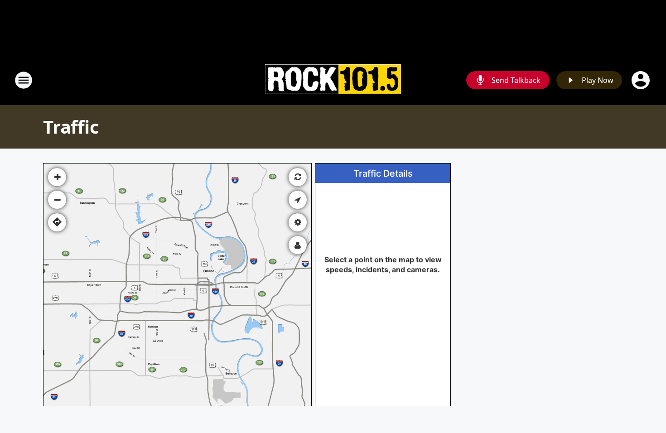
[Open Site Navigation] (23, 80)
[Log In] (642, 80)
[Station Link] (333, 80)
